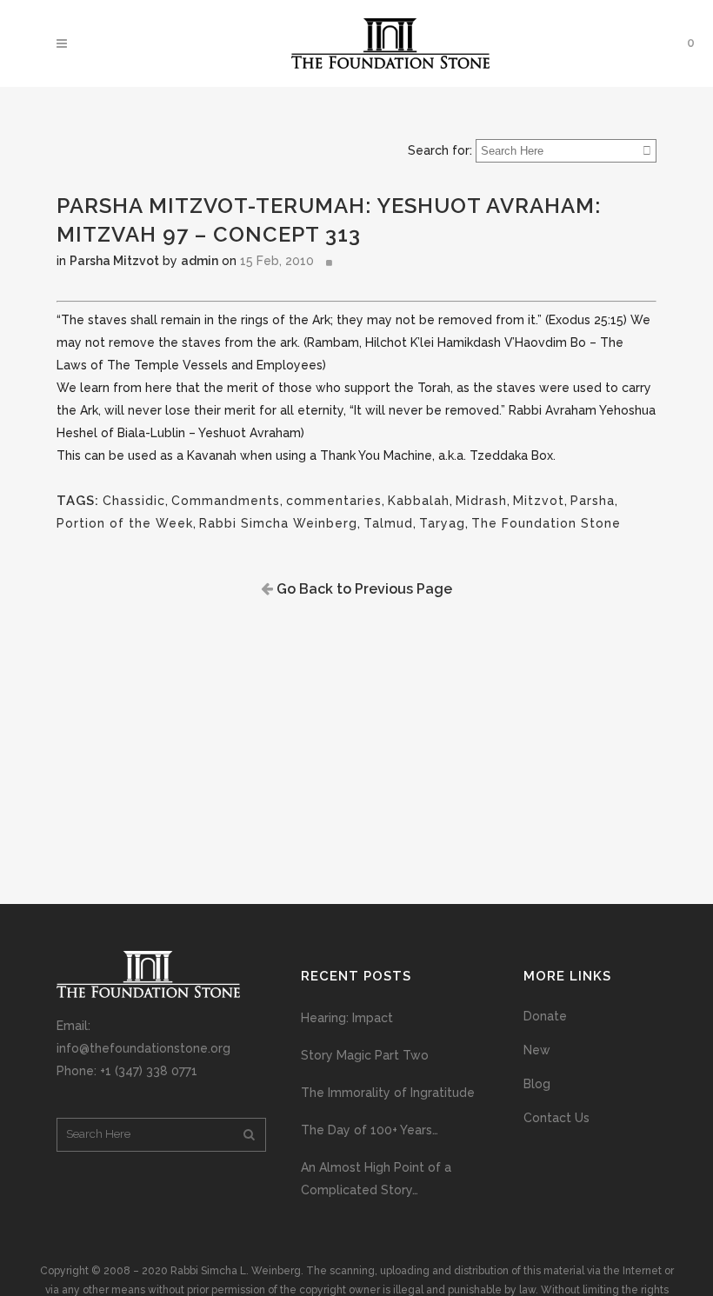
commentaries (334, 501)
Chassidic (134, 501)
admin (199, 261)
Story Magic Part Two (365, 1055)
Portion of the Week (125, 523)
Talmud (388, 523)
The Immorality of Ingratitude (388, 1093)
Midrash (481, 501)
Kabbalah (419, 501)
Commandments (225, 501)
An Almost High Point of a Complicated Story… (376, 1178)
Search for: (440, 150)
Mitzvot (538, 501)
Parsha (592, 501)
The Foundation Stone (546, 523)
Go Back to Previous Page (362, 589)
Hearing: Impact (347, 1018)
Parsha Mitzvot (114, 261)
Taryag (442, 523)
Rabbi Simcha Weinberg (278, 523)
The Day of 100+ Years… (369, 1130)
